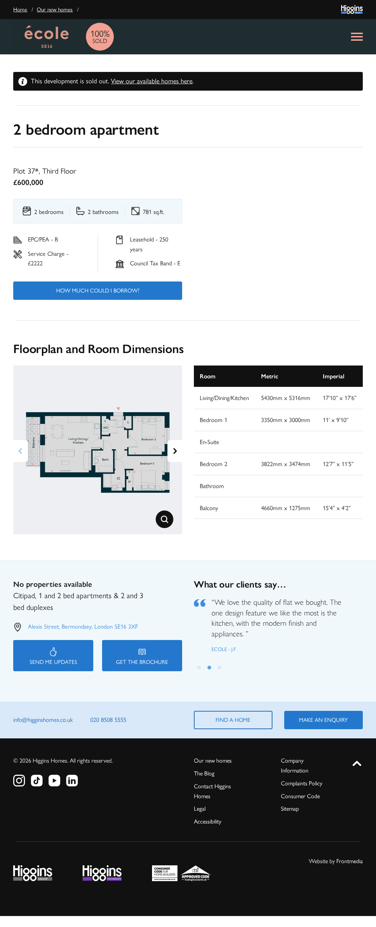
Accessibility (207, 821)
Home (20, 9)
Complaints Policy (301, 783)
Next (174, 451)
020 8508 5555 (108, 719)
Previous (20, 451)
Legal (200, 808)
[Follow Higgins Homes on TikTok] (37, 780)
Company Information (294, 765)
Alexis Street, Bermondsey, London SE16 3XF (83, 626)
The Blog (204, 773)
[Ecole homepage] (46, 36)
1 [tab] (199, 666)
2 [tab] (209, 666)
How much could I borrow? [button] (98, 290)
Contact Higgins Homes (212, 791)
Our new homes (55, 9)
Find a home (233, 719)
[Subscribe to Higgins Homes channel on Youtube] (54, 780)
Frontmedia (349, 861)
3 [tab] (219, 666)
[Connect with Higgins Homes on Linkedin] (72, 780)
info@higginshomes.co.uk (43, 719)
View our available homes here (151, 81)
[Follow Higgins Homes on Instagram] (19, 780)
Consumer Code (300, 796)
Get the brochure (142, 662)
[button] (164, 519)
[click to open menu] (357, 36)
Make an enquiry (323, 719)
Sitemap (290, 808)
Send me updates (53, 662)
